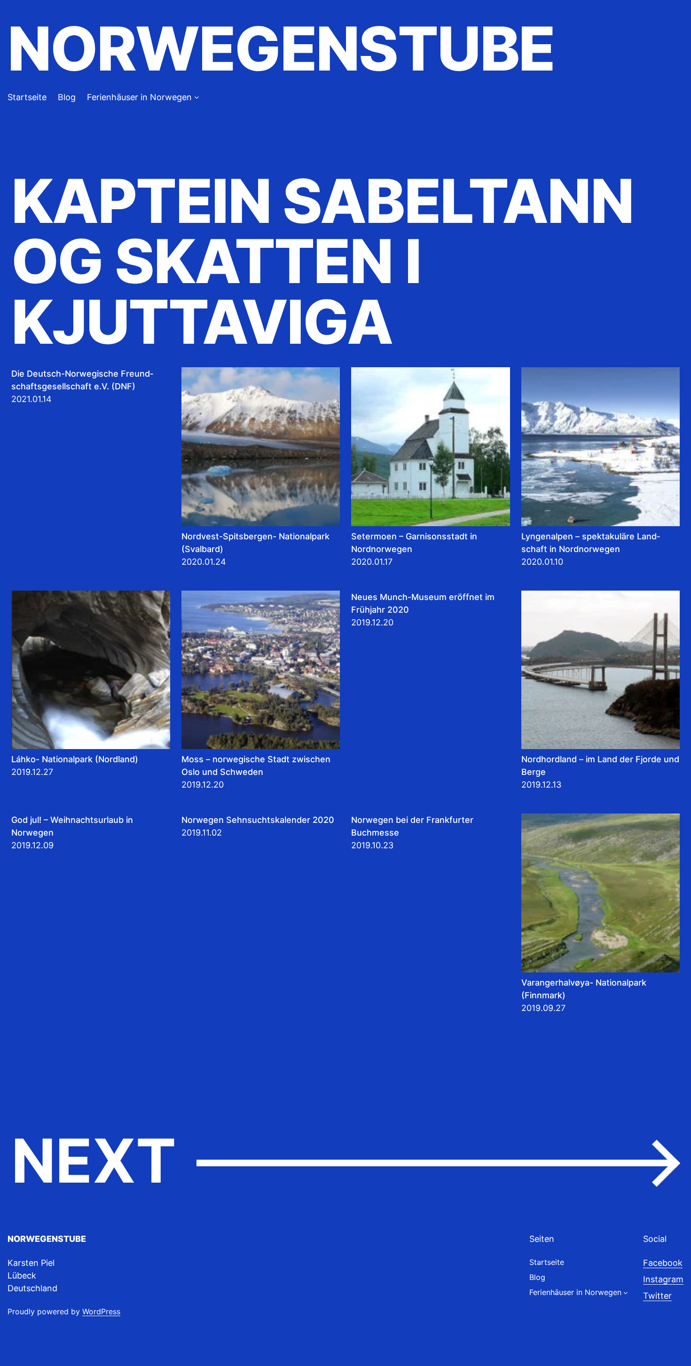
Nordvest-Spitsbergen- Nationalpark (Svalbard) (255, 542)
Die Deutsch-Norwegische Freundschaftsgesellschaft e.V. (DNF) (82, 380)
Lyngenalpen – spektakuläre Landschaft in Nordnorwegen (590, 542)
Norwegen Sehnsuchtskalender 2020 (257, 820)
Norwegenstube (281, 48)
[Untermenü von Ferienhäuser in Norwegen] (196, 97)
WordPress (101, 1311)
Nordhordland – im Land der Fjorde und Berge (600, 765)
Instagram (663, 1279)
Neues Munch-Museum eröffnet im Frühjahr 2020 (423, 603)
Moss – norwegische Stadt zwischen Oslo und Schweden (255, 765)
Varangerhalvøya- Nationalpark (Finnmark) (583, 989)
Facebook (663, 1263)
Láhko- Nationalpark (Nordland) (74, 759)
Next (345, 1161)
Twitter (657, 1296)
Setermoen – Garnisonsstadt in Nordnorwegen (414, 542)
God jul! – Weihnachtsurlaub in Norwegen (72, 826)
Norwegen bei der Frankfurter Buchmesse (412, 826)
